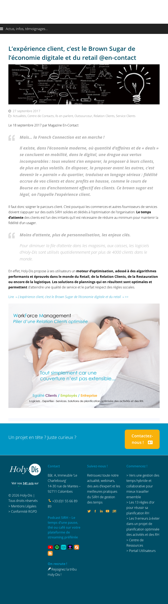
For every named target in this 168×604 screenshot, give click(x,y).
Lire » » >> (68, 297)
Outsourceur (83, 116)
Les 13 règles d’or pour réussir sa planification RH (140, 507)
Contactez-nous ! (142, 439)
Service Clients (125, 116)
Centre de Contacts (40, 116)
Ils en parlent (64, 116)
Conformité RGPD (24, 511)
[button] (84, 29)
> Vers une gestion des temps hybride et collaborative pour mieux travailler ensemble (142, 486)
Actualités (19, 116)
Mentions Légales (23, 506)
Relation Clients (104, 116)
